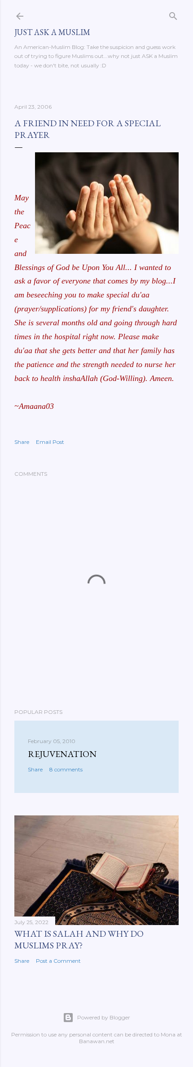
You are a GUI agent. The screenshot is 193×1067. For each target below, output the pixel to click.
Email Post (50, 441)
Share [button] (21, 441)
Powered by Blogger (103, 1017)
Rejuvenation (62, 754)
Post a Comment (58, 960)
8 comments (66, 769)
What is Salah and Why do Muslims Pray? (79, 939)
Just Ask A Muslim (52, 32)
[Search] (173, 14)
